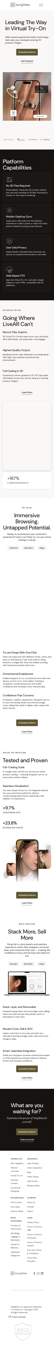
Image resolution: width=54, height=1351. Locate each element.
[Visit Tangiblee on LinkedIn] (42, 1273)
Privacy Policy (33, 1222)
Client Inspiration (34, 1168)
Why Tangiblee (17, 1163)
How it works (16, 1202)
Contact (30, 1206)
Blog (29, 1172)
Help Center (32, 1181)
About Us (31, 1202)
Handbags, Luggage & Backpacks (15, 1236)
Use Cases (15, 1206)
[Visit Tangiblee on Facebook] (34, 1273)
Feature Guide (17, 1211)
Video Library (33, 1176)
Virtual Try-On (17, 1175)
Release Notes (33, 1185)
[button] (41, 5)
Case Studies (33, 1163)
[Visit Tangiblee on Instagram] (38, 1273)
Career (30, 1211)
